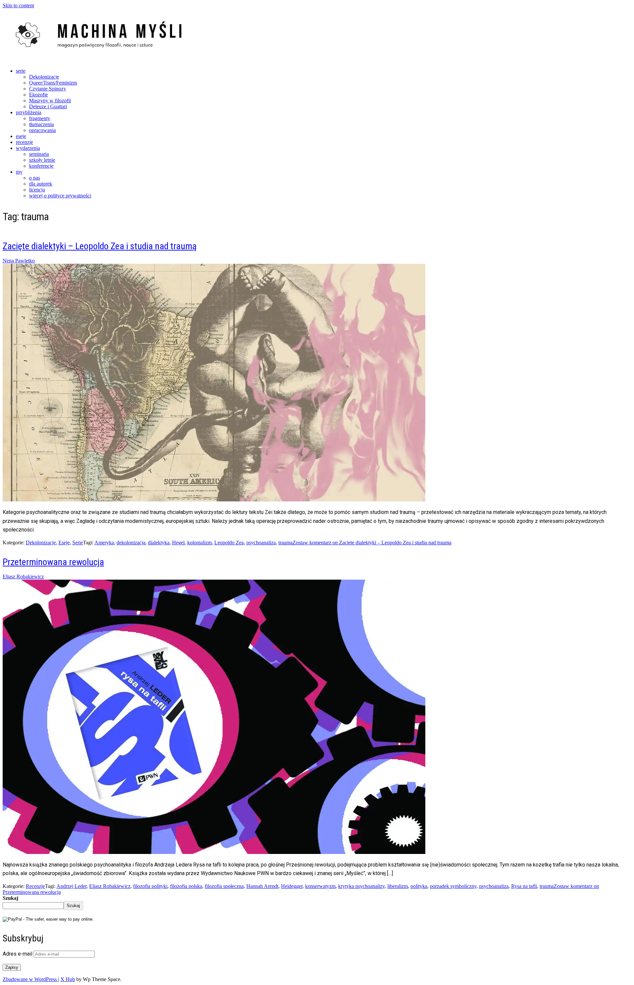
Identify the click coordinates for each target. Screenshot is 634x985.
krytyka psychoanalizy (361, 886)
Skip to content (18, 5)
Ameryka (104, 542)
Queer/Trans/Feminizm (53, 82)
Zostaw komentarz (372, 542)
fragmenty (39, 118)
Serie (77, 542)
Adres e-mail (18, 954)
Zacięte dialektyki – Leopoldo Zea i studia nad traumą (99, 246)
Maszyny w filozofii (50, 100)
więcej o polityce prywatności (60, 195)
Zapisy (11, 967)
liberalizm (397, 886)
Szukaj (10, 898)
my (19, 172)
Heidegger (291, 886)
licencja (37, 189)
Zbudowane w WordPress (30, 979)
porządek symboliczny (453, 886)
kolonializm (199, 542)
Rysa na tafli (524, 886)
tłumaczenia (41, 124)
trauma (285, 542)
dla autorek (40, 184)
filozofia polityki (150, 886)
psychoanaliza (261, 542)
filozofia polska (186, 886)
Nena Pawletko (19, 260)
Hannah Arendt (262, 886)
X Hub (67, 979)
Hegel (178, 542)
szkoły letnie (42, 160)
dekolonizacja (131, 542)
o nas (34, 178)
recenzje (24, 142)
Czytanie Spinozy (47, 88)
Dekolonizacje (44, 77)
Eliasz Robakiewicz (23, 576)
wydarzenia (28, 148)
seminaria (39, 154)
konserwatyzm (320, 886)
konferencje (41, 166)
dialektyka (158, 542)
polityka (418, 886)
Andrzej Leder (71, 886)
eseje (21, 136)
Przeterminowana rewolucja (53, 562)
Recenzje (35, 886)
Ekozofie (38, 94)
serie (20, 71)
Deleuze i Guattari (48, 106)
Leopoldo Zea (229, 542)
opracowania (42, 130)
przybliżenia (28, 112)
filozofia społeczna (224, 886)
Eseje (64, 542)
